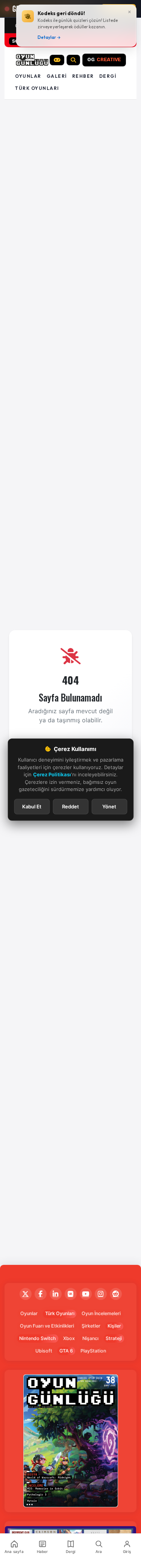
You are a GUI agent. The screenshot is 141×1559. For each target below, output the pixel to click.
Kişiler (114, 1326)
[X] (26, 1294)
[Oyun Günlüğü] (32, 60)
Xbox (69, 1338)
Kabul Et (31, 806)
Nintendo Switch (37, 1338)
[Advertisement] (70, 127)
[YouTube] (86, 1294)
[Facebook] (41, 1294)
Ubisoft (43, 1351)
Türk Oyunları (59, 1313)
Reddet (70, 806)
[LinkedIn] (56, 1294)
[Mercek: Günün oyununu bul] (73, 60)
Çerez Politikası (52, 774)
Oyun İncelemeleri (101, 1313)
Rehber (83, 76)
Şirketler (91, 1326)
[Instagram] (101, 1294)
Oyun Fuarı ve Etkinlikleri (47, 1326)
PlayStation (93, 1351)
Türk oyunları (37, 88)
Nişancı (90, 1338)
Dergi (108, 76)
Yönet (109, 806)
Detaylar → (49, 37)
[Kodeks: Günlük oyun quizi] (57, 60)
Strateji (114, 1338)
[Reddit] (116, 1294)
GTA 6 (66, 1351)
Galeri (57, 76)
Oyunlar (28, 76)
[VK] (71, 1294)
